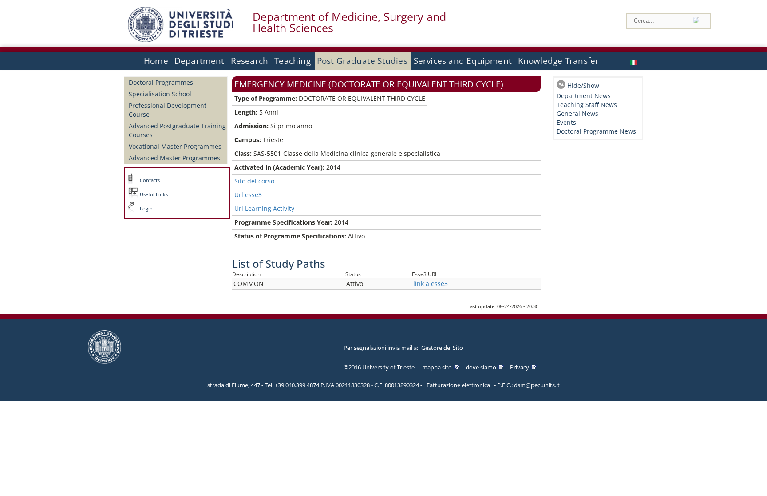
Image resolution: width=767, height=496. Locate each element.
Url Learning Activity (264, 208)
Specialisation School (160, 94)
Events (566, 122)
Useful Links (154, 194)
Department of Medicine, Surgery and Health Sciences (349, 22)
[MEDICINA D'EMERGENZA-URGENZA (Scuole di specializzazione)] (634, 61)
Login (146, 209)
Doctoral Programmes (161, 82)
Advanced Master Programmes (174, 158)
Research (250, 61)
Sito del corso (254, 181)
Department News (584, 95)
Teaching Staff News (587, 104)
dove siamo (481, 367)
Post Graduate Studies (362, 61)
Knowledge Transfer (558, 61)
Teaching (292, 61)
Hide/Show (583, 85)
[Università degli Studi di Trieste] (180, 40)
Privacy (519, 367)
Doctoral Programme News (596, 131)
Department (199, 61)
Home (156, 61)
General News (577, 113)
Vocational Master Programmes (175, 146)
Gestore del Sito (442, 348)
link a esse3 (430, 283)
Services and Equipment (463, 61)
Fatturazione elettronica (458, 385)
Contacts (150, 180)
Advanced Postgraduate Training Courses (177, 130)
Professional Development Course (167, 110)
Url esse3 (248, 194)
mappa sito (437, 367)
